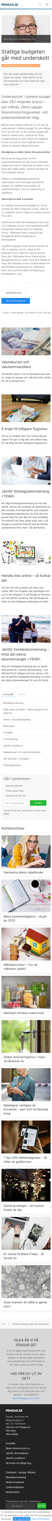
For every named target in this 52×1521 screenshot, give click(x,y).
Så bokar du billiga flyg (18, 1463)
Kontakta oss (13, 293)
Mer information (41, 1518)
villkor (6, 813)
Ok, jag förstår (21, 1518)
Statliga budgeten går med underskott (25, 54)
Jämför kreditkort (13, 745)
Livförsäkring (10, 739)
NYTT (22, 694)
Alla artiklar (12, 1434)
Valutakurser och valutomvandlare (21, 752)
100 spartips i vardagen (16, 758)
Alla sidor (11, 1430)
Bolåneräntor (13, 1492)
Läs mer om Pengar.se (18, 1427)
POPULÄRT (8, 694)
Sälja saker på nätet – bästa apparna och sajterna (25, 711)
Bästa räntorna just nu (18, 1448)
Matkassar (8, 726)
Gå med (38, 803)
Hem (3, 1324)
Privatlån (8, 732)
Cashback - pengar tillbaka (20, 1472)
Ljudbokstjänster (15, 1487)
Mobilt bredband (15, 1482)
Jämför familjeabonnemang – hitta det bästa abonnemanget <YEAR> (25, 654)
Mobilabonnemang (13, 703)
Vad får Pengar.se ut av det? (26, 1398)
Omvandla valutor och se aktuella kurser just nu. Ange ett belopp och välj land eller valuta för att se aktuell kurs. (25, 377)
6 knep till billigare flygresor (24, 429)
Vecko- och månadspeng (16, 719)
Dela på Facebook (15, 301)
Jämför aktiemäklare (17, 1453)
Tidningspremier (12, 765)
